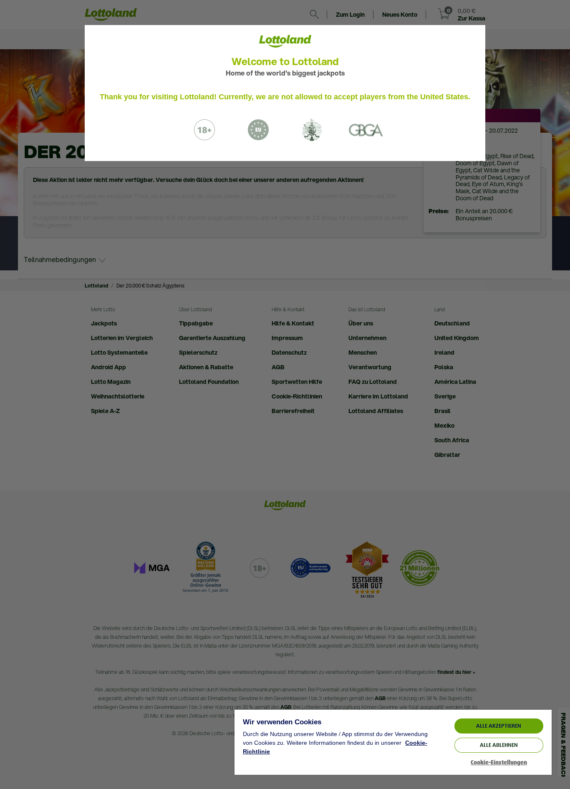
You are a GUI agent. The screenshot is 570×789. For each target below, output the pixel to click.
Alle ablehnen (499, 745)
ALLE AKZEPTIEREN (498, 725)
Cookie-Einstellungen (499, 762)
